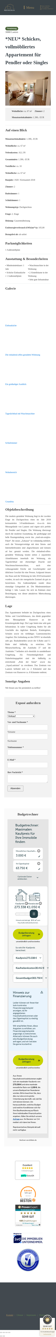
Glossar (20, 1315)
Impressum (31, 1315)
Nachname (12, 741)
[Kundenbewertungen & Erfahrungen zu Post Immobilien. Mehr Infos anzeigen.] (28, 1225)
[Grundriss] (28, 486)
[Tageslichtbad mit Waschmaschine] (28, 398)
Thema (11, 712)
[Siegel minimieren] (53, 1319)
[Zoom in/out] (9, 1332)
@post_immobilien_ (46, 6)
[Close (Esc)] (1, 1332)
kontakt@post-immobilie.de (47, 8)
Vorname (11, 732)
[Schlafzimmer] (28, 427)
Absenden (15, 788)
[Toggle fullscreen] (6, 1332)
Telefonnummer (15, 747)
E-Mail (11, 760)
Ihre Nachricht (15, 772)
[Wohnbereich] (28, 456)
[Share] (4, 1332)
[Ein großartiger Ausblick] (28, 368)
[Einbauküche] (28, 310)
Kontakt (9, 1315)
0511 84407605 (45, 7)
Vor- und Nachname (17, 722)
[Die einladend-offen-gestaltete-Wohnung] (28, 339)
